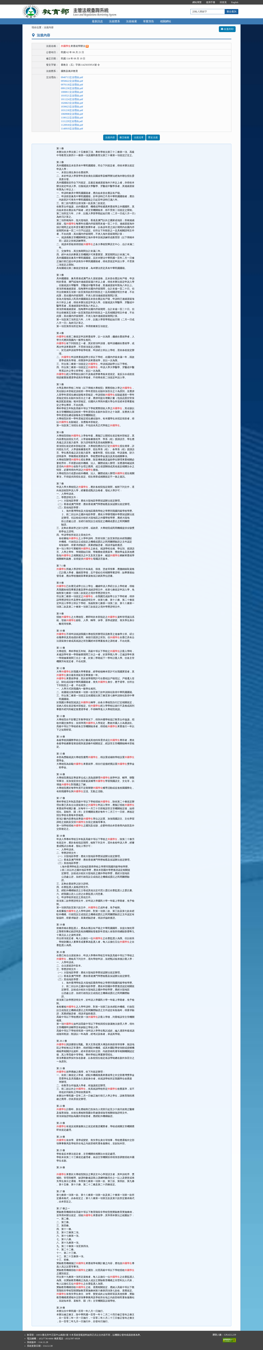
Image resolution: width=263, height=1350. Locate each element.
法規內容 (110, 137)
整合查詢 (231, 11)
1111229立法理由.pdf (72, 121)
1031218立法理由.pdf (72, 110)
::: (187, 2)
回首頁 (223, 2)
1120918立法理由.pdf (72, 125)
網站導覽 (197, 2)
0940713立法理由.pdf (72, 77)
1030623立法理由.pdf (72, 106)
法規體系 (114, 21)
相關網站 (165, 21)
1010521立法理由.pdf (72, 95)
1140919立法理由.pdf (72, 128)
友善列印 (228, 29)
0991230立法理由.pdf (72, 88)
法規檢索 (131, 21)
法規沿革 (139, 137)
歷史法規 (153, 137)
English (234, 2)
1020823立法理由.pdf (72, 103)
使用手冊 (210, 2)
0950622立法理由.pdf (72, 81)
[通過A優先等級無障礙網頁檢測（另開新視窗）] (229, 1339)
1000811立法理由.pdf (72, 92)
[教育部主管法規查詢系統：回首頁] (46, 6)
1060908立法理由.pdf (72, 114)
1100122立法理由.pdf (72, 117)
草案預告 (148, 21)
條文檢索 (124, 137)
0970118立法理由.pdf (72, 84)
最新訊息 (97, 21)
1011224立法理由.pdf (72, 99)
